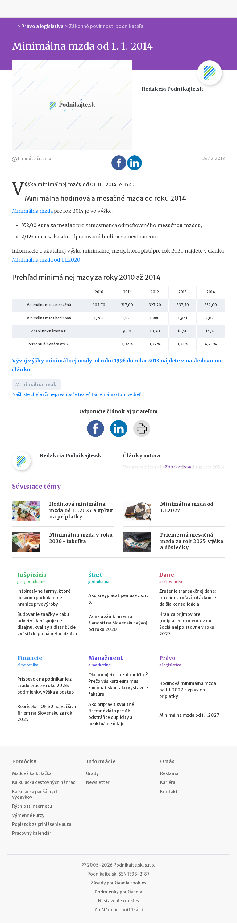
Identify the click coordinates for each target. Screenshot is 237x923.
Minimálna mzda (32, 211)
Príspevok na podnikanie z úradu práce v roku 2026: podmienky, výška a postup (45, 685)
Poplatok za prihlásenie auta (41, 824)
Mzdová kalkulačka (32, 773)
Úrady (92, 773)
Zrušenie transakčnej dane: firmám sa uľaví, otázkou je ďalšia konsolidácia (187, 597)
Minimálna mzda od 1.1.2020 (46, 260)
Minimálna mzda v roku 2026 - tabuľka (81, 538)
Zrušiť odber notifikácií (118, 910)
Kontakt (169, 791)
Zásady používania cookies (118, 883)
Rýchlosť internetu (32, 806)
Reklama (169, 773)
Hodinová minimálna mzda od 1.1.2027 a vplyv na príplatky (81, 510)
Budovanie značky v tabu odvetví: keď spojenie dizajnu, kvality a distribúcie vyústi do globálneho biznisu (47, 624)
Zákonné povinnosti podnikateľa (106, 26)
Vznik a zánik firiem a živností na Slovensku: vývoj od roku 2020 (117, 623)
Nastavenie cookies (118, 901)
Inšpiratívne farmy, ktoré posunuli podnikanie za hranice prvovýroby (43, 597)
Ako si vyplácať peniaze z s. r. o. (118, 599)
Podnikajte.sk (101, 874)
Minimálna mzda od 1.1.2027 (189, 715)
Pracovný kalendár (31, 833)
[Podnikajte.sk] (118, 9)
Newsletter (98, 782)
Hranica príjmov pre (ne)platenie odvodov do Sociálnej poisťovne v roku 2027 (186, 624)
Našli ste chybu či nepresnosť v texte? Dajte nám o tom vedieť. (76, 394)
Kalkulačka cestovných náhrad (44, 782)
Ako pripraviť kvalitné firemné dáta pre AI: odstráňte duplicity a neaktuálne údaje (111, 714)
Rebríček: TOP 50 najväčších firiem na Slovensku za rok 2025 (46, 713)
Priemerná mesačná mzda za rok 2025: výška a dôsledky (191, 541)
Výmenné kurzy (28, 815)
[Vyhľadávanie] (223, 8)
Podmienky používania (118, 892)
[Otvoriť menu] (13, 8)
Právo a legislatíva (42, 26)
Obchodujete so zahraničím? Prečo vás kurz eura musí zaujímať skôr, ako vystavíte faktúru (118, 684)
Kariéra (167, 782)
